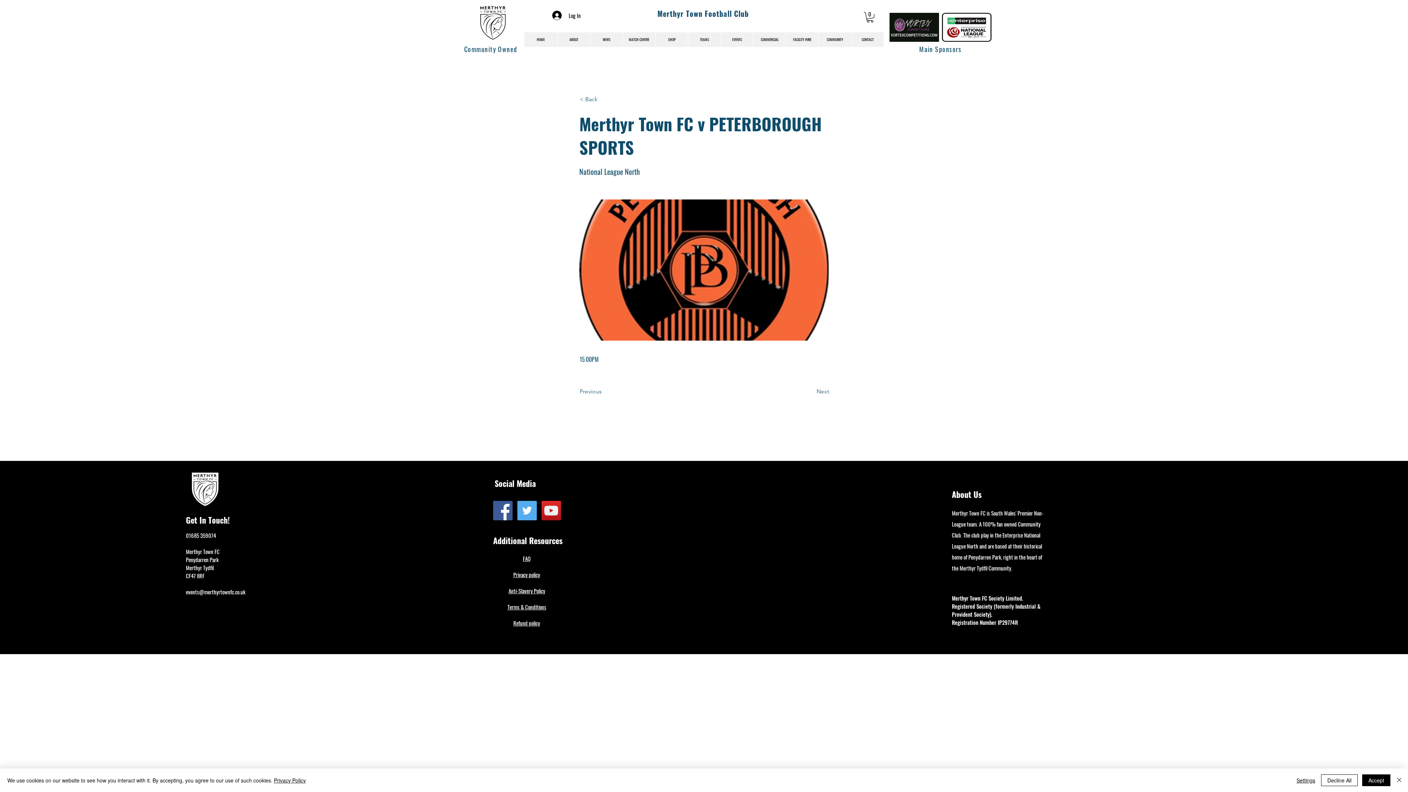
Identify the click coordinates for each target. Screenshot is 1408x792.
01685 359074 (201, 535)
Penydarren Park (202, 560)
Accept (1376, 780)
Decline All (1339, 780)
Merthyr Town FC (203, 551)
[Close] (1399, 780)
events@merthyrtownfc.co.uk (215, 592)
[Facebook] (503, 510)
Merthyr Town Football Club (703, 13)
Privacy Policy (290, 780)
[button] (870, 17)
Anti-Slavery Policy (527, 591)
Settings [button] (1306, 780)
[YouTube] (551, 510)
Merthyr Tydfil (200, 568)
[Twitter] (527, 510)
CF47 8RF (195, 576)
